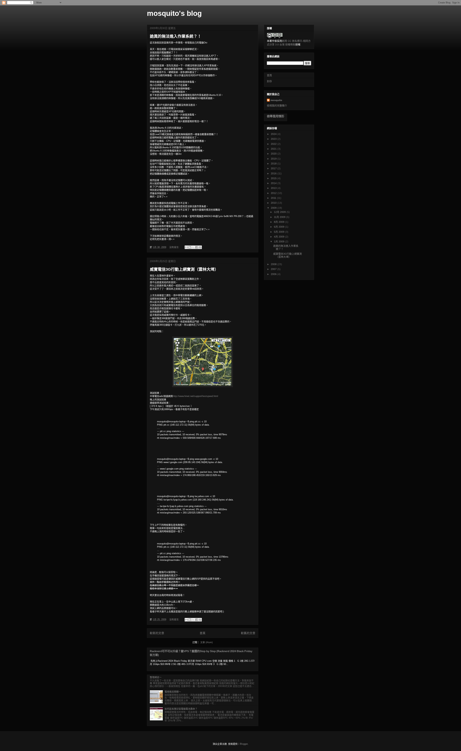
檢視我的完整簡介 (277, 105)
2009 (274, 207)
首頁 (202, 633)
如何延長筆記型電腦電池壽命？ (181, 708)
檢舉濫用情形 (275, 116)
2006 (274, 274)
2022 (274, 143)
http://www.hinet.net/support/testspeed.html (195, 396)
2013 (274, 188)
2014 (274, 183)
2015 (274, 178)
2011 (274, 197)
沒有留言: (174, 247)
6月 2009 (279, 226)
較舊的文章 (248, 633)
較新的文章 (157, 633)
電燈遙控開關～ (173, 691)
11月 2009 (280, 217)
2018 (274, 163)
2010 (274, 202)
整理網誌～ (156, 677)
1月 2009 (279, 241)
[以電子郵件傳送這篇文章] (186, 247)
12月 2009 (280, 212)
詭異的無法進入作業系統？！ (175, 36)
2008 (274, 264)
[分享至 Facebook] (196, 247)
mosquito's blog (174, 13)
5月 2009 (279, 231)
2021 (274, 148)
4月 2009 (279, 236)
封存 (269, 81)
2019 (274, 158)
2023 (274, 138)
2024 (274, 134)
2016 (274, 173)
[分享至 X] (193, 247)
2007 (274, 269)
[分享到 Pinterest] (200, 247)
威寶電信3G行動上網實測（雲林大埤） (184, 269)
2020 (274, 153)
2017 (274, 168)
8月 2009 (279, 221)
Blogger (244, 744)
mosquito (276, 100)
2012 (274, 193)
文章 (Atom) (206, 642)
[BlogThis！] (190, 247)
